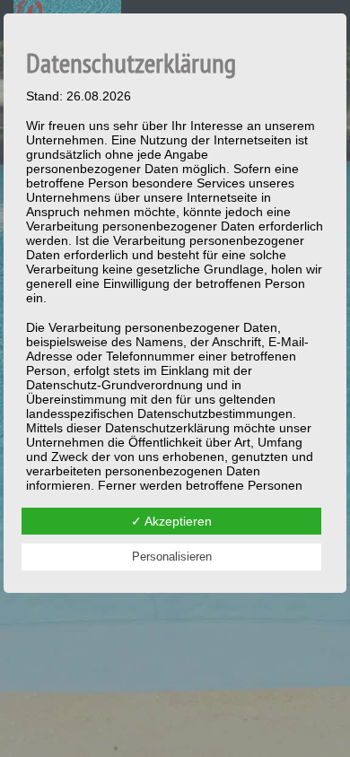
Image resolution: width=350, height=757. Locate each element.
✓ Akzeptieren (171, 521)
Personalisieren (172, 556)
